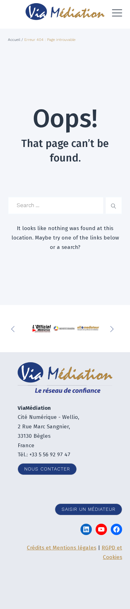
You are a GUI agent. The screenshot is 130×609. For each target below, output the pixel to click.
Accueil (14, 39)
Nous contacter (47, 469)
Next (112, 328)
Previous (14, 328)
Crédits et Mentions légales (61, 547)
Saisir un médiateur (88, 509)
